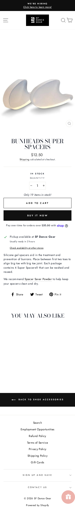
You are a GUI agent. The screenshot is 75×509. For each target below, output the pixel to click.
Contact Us (37, 487)
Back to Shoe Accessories (40, 399)
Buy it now (37, 215)
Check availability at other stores (27, 248)
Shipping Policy (38, 456)
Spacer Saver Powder (38, 279)
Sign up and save (37, 475)
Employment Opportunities (37, 429)
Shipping (25, 159)
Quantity (37, 178)
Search (37, 423)
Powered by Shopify (37, 505)
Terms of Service (37, 442)
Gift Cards (37, 462)
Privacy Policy (37, 449)
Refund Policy (37, 436)
